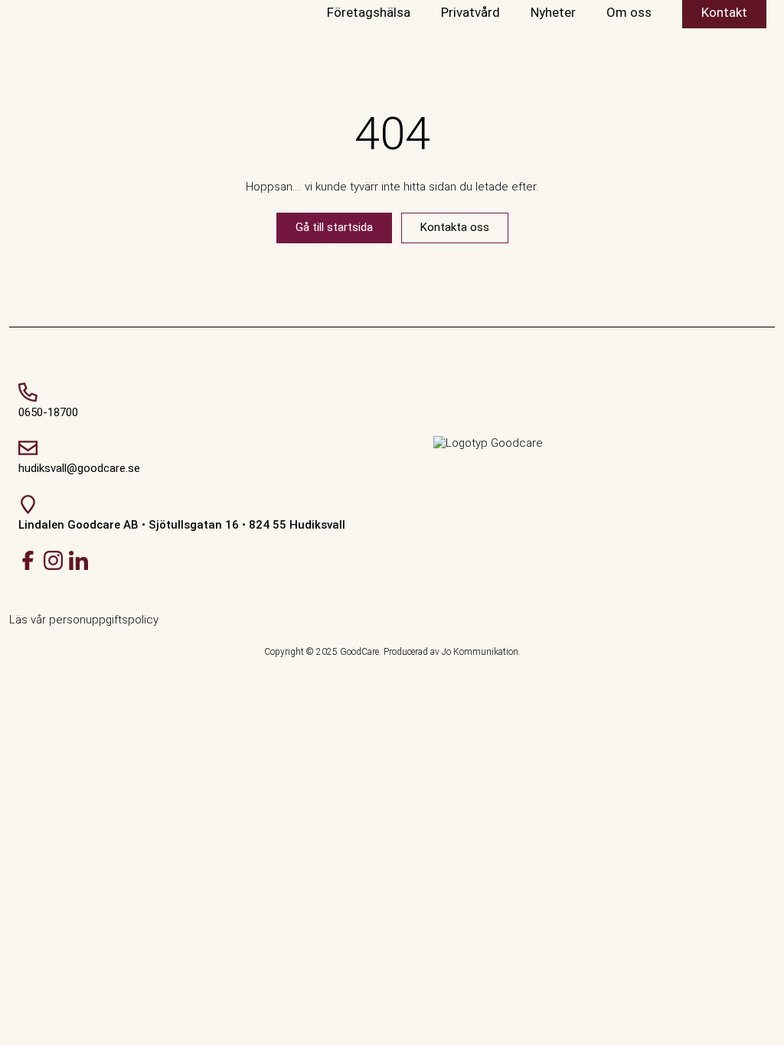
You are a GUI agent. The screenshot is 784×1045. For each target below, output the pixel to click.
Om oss (629, 12)
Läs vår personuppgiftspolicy (83, 620)
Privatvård (470, 12)
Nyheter (553, 12)
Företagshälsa (368, 12)
